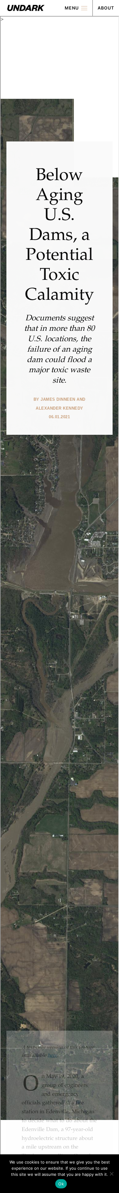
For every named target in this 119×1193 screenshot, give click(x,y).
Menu (72, 7)
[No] (111, 1174)
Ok (61, 1183)
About (106, 7)
